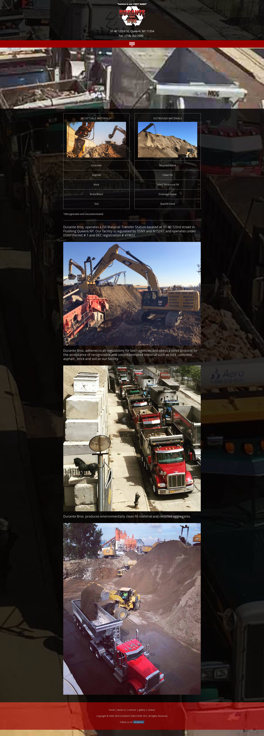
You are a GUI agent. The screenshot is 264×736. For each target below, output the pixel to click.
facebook (138, 722)
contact (151, 709)
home (112, 709)
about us (121, 709)
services (132, 709)
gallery (142, 709)
